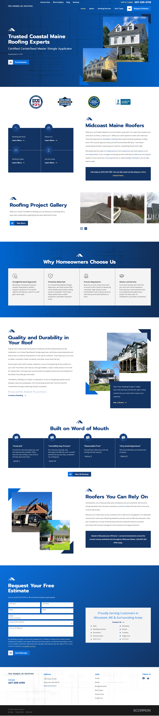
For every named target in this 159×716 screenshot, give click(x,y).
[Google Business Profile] (148, 678)
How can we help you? (15, 628)
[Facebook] (143, 678)
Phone (11, 610)
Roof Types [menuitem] (119, 8)
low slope (109, 158)
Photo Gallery (58, 2)
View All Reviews (82, 474)
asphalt (148, 154)
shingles (107, 154)
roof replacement (92, 154)
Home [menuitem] (83, 8)
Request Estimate (141, 8)
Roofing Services (101, 686)
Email (44, 610)
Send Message (21, 653)
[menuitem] (10, 712)
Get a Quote (118, 402)
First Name (12, 603)
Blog (68, 2)
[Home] (20, 6)
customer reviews (124, 506)
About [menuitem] (91, 8)
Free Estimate (20, 62)
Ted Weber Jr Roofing (110, 139)
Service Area (45, 2)
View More (21, 223)
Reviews (76, 2)
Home (97, 678)
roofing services (111, 151)
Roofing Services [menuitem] (104, 8)
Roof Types (99, 690)
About (97, 682)
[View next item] (85, 228)
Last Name (45, 603)
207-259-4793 (142, 2)
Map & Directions (50, 686)
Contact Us (116, 622)
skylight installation (133, 158)
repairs (140, 151)
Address (11, 616)
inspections (126, 151)
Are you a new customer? (16, 622)
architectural (137, 154)
